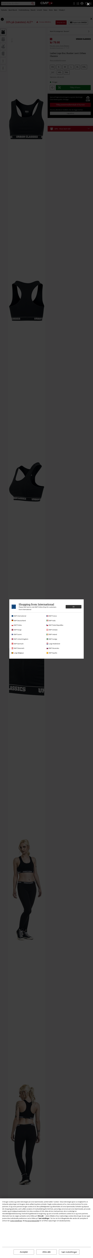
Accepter (24, 1252)
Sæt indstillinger (69, 1252)
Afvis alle (46, 1252)
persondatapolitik (33, 1221)
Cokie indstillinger (16, 1221)
